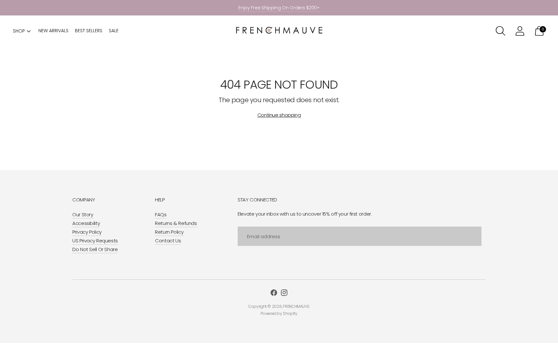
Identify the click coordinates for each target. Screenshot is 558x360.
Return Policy (169, 232)
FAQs (161, 214)
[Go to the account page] (520, 31)
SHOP (19, 31)
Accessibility (86, 223)
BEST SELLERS (88, 30)
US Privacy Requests (95, 240)
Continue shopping (279, 115)
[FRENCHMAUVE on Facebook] (274, 293)
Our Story (82, 214)
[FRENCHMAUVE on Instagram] (284, 293)
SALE (114, 30)
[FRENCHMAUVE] (279, 31)
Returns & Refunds (176, 223)
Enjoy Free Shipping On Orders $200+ (279, 8)
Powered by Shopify (279, 313)
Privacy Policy (87, 232)
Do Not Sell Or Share (95, 249)
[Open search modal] (500, 31)
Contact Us (168, 240)
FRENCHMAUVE (296, 306)
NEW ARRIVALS (53, 30)
